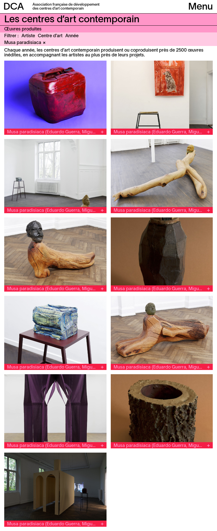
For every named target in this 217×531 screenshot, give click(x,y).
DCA (13, 7)
